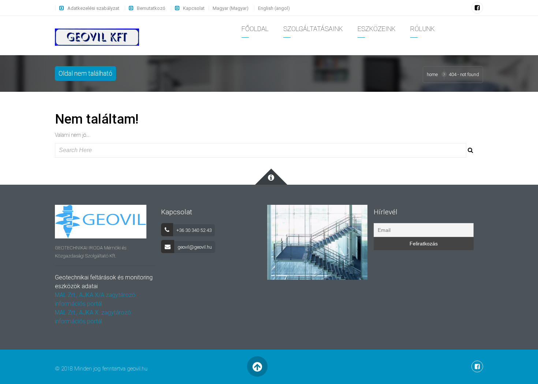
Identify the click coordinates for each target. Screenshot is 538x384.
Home (432, 74)
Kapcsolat (194, 8)
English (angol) (274, 8)
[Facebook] (477, 7)
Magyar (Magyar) (231, 8)
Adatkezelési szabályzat (93, 8)
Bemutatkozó (151, 8)
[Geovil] (97, 36)
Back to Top (257, 367)
